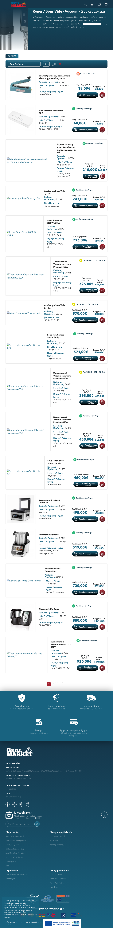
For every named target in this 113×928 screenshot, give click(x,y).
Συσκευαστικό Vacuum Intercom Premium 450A (62, 419)
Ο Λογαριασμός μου (58, 874)
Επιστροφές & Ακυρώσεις (16, 840)
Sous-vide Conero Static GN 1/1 (55, 462)
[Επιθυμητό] (102, 95)
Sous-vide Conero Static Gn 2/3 (55, 336)
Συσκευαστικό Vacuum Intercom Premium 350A (62, 264)
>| (64, 684)
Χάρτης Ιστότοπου (57, 845)
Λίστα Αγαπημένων (57, 883)
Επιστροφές (54, 840)
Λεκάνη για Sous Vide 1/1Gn (54, 192)
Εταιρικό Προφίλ (12, 845)
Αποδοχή (11, 922)
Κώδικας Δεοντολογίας (15, 849)
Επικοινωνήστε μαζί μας (59, 836)
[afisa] (62, 923)
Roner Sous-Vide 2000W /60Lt (54, 221)
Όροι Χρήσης (11, 861)
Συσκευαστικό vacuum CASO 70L (49, 501)
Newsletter (54, 887)
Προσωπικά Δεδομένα (14, 857)
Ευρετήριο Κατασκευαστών (16, 874)
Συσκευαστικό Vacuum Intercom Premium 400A (62, 376)
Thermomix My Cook (49, 609)
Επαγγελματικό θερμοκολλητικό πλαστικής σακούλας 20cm (54, 77)
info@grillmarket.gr (13, 797)
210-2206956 (11, 789)
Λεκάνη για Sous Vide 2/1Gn (54, 306)
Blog (7, 866)
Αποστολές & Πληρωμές (15, 836)
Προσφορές (10, 878)
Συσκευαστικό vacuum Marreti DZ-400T (61, 644)
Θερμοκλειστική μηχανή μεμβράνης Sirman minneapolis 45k (66, 148)
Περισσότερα (31, 921)
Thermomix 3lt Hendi (49, 534)
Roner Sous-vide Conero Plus (52, 570)
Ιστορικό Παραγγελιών (59, 878)
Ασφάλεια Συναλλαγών (15, 853)
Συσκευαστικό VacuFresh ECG (51, 112)
